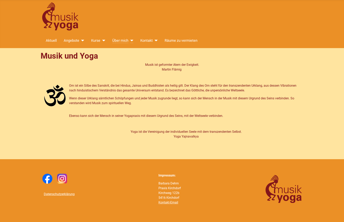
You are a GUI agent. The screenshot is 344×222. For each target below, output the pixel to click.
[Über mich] (130, 40)
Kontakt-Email (168, 202)
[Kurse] (102, 40)
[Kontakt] (155, 40)
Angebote (71, 41)
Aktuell (51, 41)
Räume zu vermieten (181, 41)
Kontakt (146, 41)
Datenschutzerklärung (59, 194)
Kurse (95, 41)
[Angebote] (81, 40)
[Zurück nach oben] (337, 214)
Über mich (120, 41)
